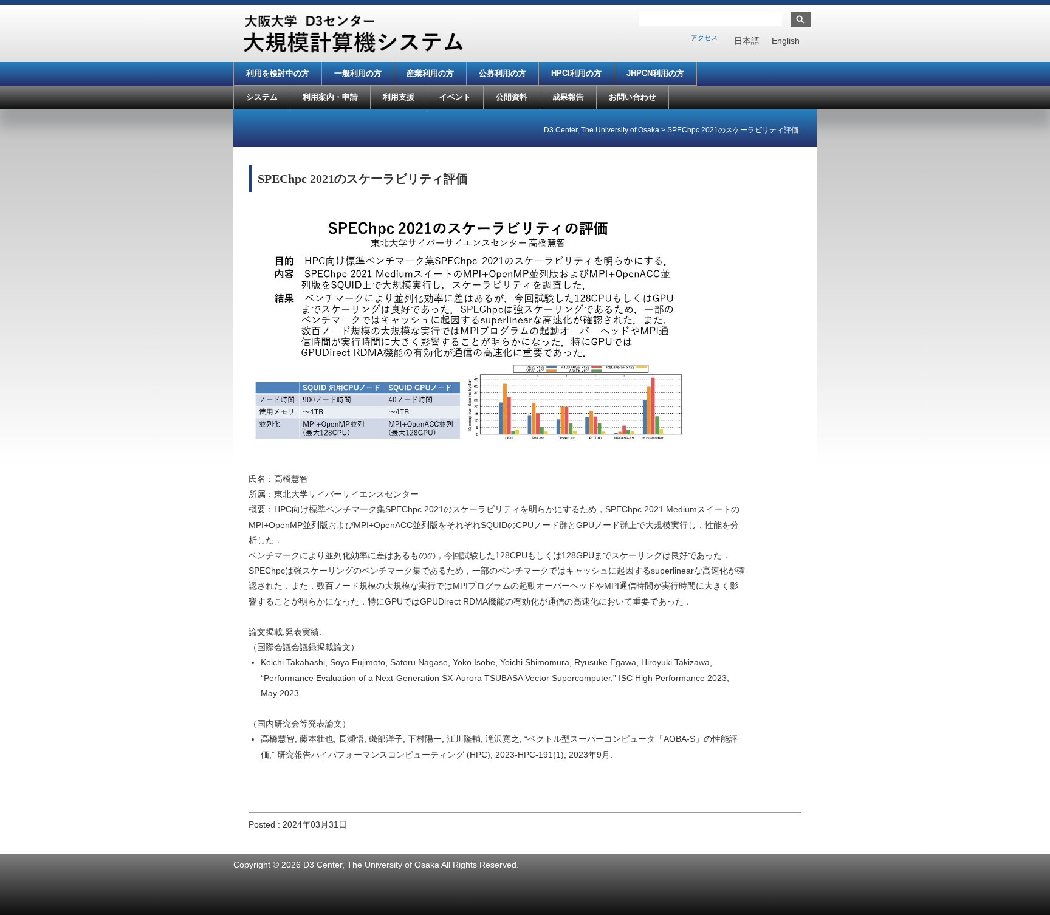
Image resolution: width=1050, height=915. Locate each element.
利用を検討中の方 (277, 73)
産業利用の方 (430, 73)
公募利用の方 (502, 73)
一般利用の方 (358, 73)
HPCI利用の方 (576, 73)
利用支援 (398, 96)
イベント (455, 96)
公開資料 (511, 96)
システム (262, 96)
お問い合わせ (632, 96)
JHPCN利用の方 (655, 73)
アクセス (704, 37)
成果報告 (568, 96)
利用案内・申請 (330, 96)
